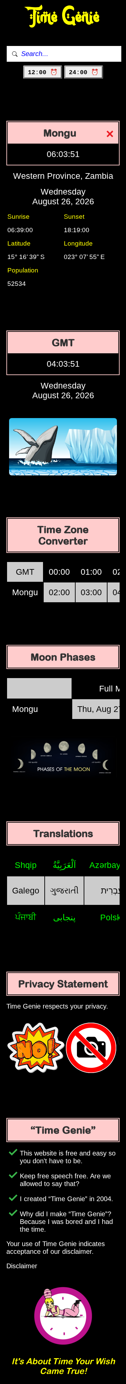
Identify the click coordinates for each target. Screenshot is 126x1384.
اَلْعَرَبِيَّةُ (64, 865)
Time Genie (63, 17)
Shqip (26, 865)
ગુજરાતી (64, 890)
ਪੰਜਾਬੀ (25, 917)
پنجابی (64, 917)
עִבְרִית (112, 890)
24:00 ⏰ (83, 72)
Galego (25, 890)
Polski (111, 917)
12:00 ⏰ (42, 72)
